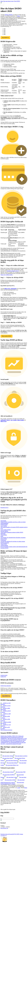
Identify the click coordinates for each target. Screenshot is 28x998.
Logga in (3, 425)
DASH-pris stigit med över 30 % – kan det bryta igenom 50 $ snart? (13, 743)
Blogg (25, 787)
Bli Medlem (7, 425)
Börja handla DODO (6, 336)
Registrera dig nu (4, 507)
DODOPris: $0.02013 (6, 685)
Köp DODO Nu (5, 37)
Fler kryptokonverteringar (6, 730)
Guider (18, 787)
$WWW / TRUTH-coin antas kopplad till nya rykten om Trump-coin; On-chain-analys (14, 739)
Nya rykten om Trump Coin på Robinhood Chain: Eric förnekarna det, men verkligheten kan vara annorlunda (13, 741)
